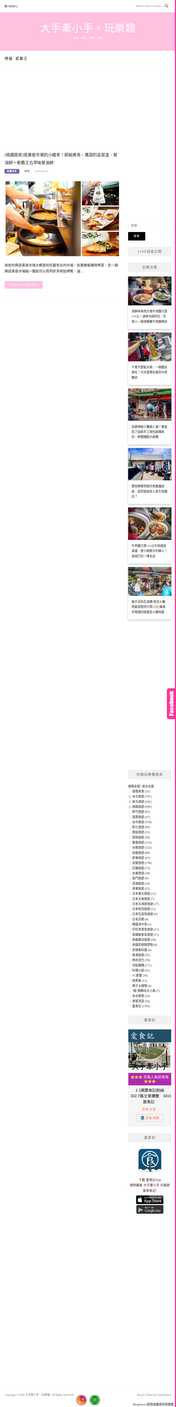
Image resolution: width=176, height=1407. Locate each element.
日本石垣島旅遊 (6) (144, 914)
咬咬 (27, 171)
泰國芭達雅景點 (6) (144, 944)
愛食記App (153, 1180)
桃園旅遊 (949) (141, 806)
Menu (13, 6)
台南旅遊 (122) (141, 847)
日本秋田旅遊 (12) (144, 909)
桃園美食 (12, 171)
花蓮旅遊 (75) (141, 868)
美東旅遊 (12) (141, 888)
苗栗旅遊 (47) (141, 817)
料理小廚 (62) (141, 970)
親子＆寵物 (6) (141, 985)
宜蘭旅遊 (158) (141, 863)
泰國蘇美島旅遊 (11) (145, 934)
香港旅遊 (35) (141, 955)
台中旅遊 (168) (141, 822)
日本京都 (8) (140, 919)
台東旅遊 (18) (141, 873)
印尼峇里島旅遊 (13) (145, 929)
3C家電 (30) (140, 975)
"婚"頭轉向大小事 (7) (146, 990)
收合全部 (148, 786)
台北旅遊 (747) (141, 796)
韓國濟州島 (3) (141, 924)
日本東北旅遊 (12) (144, 893)
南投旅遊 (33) (141, 832)
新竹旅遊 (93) (141, 811)
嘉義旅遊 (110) (141, 842)
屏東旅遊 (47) (141, 858)
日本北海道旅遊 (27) (145, 904)
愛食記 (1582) (141, 1006)
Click (171, 703)
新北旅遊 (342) (141, 801)
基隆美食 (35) (141, 791)
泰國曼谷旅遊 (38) (144, 939)
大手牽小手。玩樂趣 (88, 28)
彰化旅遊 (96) (141, 827)
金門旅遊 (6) (140, 878)
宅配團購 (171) (141, 965)
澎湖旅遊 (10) (141, 883)
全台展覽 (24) (141, 996)
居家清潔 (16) (141, 1001)
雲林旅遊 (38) (141, 837)
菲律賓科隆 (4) (141, 950)
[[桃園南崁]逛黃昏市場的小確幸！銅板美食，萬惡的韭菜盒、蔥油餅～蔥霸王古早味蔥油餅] (62, 218)
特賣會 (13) (139, 980)
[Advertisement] (62, 114)
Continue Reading (23, 285)
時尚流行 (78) (141, 960)
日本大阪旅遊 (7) (143, 899)
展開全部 (134, 786)
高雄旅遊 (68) (141, 852)
